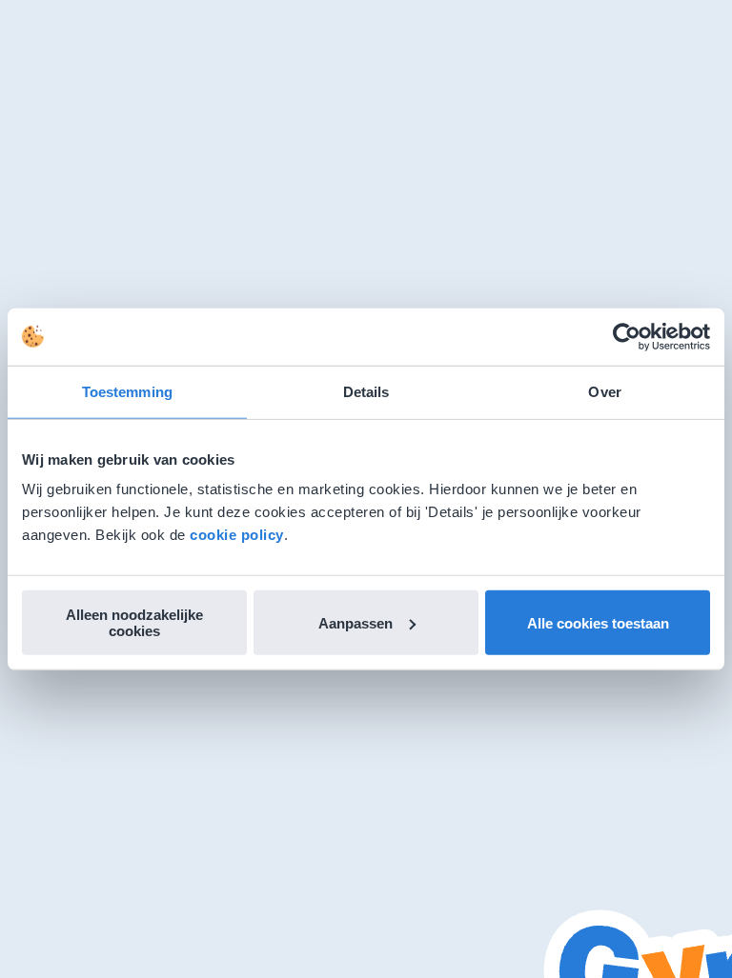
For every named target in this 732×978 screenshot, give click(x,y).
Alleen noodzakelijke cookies (134, 623)
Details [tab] (366, 391)
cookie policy (237, 535)
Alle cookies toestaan (598, 622)
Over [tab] (604, 391)
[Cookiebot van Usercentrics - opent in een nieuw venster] (626, 336)
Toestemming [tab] (127, 391)
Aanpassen (355, 622)
